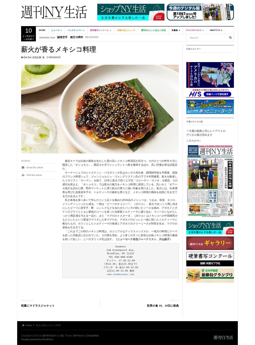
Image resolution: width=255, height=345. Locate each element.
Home (42, 30)
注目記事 (36, 57)
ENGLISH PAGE (194, 30)
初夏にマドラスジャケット (38, 305)
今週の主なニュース (126, 30)
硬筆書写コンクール (99, 30)
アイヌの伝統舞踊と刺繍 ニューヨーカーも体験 (86, 37)
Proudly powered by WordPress (37, 339)
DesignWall (93, 335)
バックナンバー (75, 30)
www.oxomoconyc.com (120, 274)
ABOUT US (215, 30)
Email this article (34, 167)
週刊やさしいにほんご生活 (153, 30)
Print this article (34, 175)
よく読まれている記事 (28, 33)
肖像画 (175, 30)
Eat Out (27, 57)
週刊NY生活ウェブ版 (53, 335)
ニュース (55, 30)
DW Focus (78, 335)
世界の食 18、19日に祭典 (163, 305)
